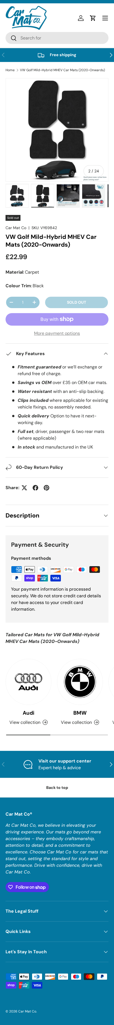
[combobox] (57, 38)
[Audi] (28, 682)
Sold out (76, 302)
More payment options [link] (57, 333)
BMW (80, 712)
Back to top (57, 787)
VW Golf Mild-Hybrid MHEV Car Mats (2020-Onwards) (62, 70)
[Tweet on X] (24, 487)
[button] (93, 18)
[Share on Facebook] (35, 487)
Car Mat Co (16, 227)
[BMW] (80, 682)
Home (10, 70)
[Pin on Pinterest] (46, 487)
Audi (28, 712)
